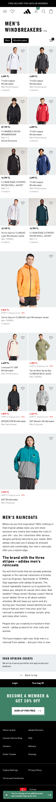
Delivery (32, 746)
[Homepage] (27, 12)
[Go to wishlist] (12, 11)
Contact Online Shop (12, 738)
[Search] (43, 11)
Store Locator (9, 730)
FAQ (30, 738)
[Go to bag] (51, 11)
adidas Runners (35, 730)
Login (15, 683)
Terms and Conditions (13, 778)
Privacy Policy (35, 770)
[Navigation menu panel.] (5, 11)
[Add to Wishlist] (22, 52)
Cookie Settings (10, 770)
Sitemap (32, 754)
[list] (23, 40)
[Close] (6, 795)
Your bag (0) (38, 683)
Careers (6, 746)
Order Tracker (9, 754)
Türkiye (32, 789)
